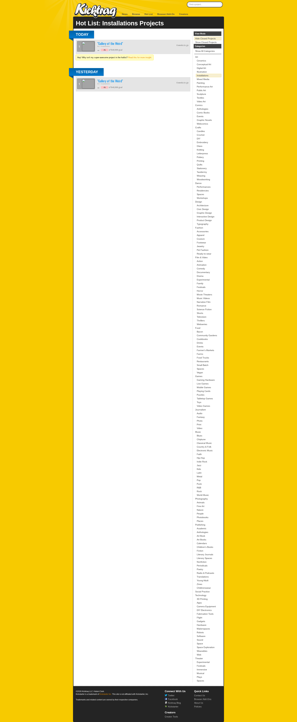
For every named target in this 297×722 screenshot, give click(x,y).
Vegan (200, 372)
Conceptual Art (204, 64)
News (125, 14)
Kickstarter (173, 706)
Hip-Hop (201, 458)
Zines (199, 584)
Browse (136, 14)
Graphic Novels (204, 120)
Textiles (200, 98)
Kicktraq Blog (174, 703)
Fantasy (201, 417)
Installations (202, 75)
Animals (200, 502)
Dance (198, 183)
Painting (201, 83)
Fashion (199, 227)
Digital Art (201, 68)
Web (199, 654)
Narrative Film (204, 302)
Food (197, 328)
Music (198, 432)
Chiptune (201, 439)
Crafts (198, 127)
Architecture (203, 205)
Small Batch (202, 365)
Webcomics (202, 124)
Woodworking (203, 179)
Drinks (200, 343)
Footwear (201, 242)
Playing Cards (203, 391)
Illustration (202, 72)
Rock (199, 491)
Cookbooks (202, 339)
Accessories (203, 231)
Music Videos (203, 298)
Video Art (201, 101)
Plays (199, 677)
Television (201, 317)
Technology (200, 595)
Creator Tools (171, 716)
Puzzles (200, 395)
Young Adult (202, 580)
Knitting (200, 150)
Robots (200, 632)
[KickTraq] (95, 10)
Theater (199, 658)
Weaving (201, 176)
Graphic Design (204, 213)
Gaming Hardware (206, 380)
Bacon (200, 331)
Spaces (200, 194)
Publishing (200, 525)
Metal (199, 476)
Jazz (199, 465)
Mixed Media (203, 79)
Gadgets (201, 621)
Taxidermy (202, 172)
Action (200, 261)
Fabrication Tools (205, 614)
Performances (204, 187)
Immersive (202, 669)
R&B (199, 487)
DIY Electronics (204, 610)
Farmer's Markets (205, 350)
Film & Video (201, 257)
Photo (199, 421)
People (200, 513)
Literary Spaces (204, 558)
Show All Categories (205, 51)
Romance (201, 305)
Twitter (171, 695)
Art (196, 57)
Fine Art (200, 506)
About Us (198, 703)
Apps (199, 602)
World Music (203, 495)
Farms (200, 354)
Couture (201, 239)
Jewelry (200, 246)
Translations (203, 576)
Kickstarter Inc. (105, 694)
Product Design (204, 220)
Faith (199, 454)
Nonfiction (202, 562)
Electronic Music (205, 450)
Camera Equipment (206, 606)
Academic (201, 528)
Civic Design (203, 209)
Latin (199, 473)
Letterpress (202, 153)
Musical (200, 673)
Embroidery (202, 142)
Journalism (200, 409)
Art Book (201, 536)
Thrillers (201, 320)
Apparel (200, 235)
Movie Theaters (204, 294)
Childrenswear (204, 588)
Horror (200, 291)
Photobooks (202, 517)
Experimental (203, 279)
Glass (199, 146)
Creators (183, 14)
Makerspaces (203, 628)
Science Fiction (204, 309)
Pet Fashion (203, 250)
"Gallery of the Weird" (110, 43)
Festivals (201, 287)
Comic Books (203, 112)
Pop (199, 480)
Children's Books (205, 547)
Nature (200, 510)
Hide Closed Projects (205, 38)
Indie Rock (202, 461)
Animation (202, 265)
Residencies (203, 190)
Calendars (202, 543)
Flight (199, 617)
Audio (199, 413)
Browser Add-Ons (202, 699)
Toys (199, 402)
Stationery (202, 168)
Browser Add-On (166, 14)
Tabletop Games (205, 398)
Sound (200, 640)
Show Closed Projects (206, 42)
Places (200, 521)
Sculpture (201, 94)
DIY (198, 138)
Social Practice (202, 591)
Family (200, 283)
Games (198, 376)
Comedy (201, 268)
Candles (201, 131)
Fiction (200, 551)
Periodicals (202, 565)
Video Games (203, 406)
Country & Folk (204, 447)
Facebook (173, 699)
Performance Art (205, 86)
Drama (200, 276)
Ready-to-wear (204, 253)
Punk (199, 484)
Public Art (201, 90)
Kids (199, 469)
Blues (199, 435)
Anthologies (202, 109)
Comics (198, 105)
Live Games (203, 383)
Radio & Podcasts (205, 573)
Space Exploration (206, 647)
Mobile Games (204, 387)
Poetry (200, 569)
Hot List (148, 14)
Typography (202, 224)
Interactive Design (205, 216)
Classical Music (204, 443)
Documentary (203, 272)
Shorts (200, 313)
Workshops (202, 198)
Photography (201, 499)
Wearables (202, 651)
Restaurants (203, 361)
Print (199, 424)
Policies (198, 706)
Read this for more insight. (140, 57)
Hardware (201, 625)
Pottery (200, 157)
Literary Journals (205, 554)
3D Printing (202, 599)
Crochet (200, 135)
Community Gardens (207, 335)
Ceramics (201, 60)
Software (201, 636)
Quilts (199, 164)
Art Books (201, 539)
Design (198, 201)
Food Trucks (203, 357)
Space (200, 643)
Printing (200, 161)
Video (199, 428)
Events (200, 116)
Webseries (202, 324)
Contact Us (199, 695)
